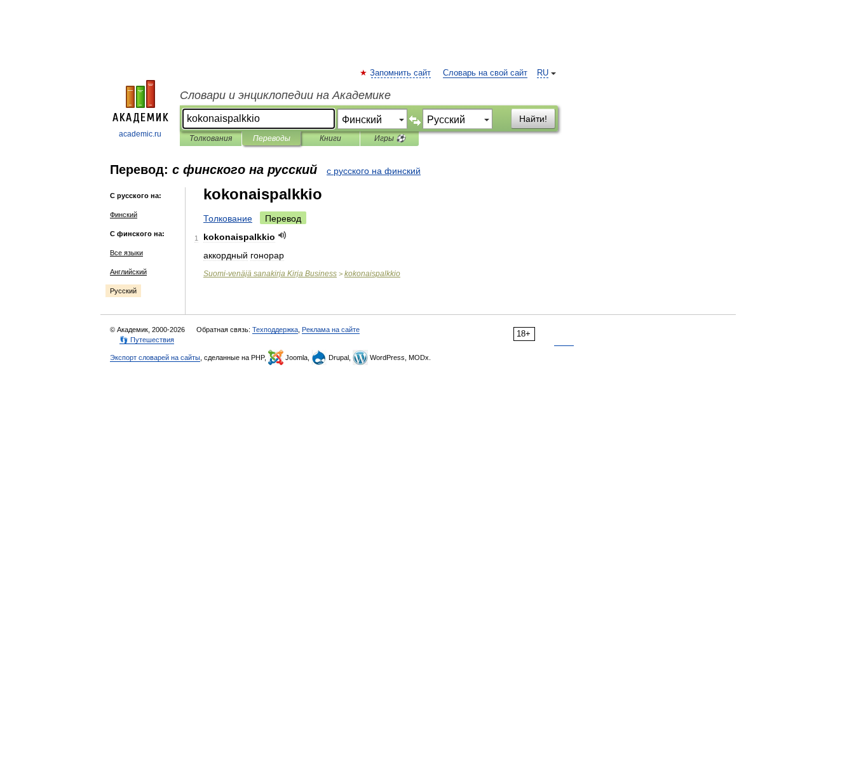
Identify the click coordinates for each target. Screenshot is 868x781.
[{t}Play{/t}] (282, 235)
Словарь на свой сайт (485, 73)
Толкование (227, 218)
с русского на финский (374, 171)
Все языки (126, 253)
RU (542, 73)
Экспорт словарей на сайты (155, 357)
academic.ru (140, 134)
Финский (123, 214)
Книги (330, 138)
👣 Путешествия (146, 340)
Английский (128, 272)
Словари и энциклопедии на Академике (285, 95)
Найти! (533, 119)
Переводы (271, 138)
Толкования (210, 138)
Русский (123, 291)
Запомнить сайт (401, 73)
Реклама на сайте (331, 329)
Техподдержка (275, 329)
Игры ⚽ (389, 138)
